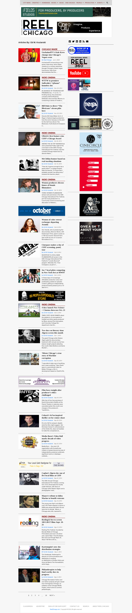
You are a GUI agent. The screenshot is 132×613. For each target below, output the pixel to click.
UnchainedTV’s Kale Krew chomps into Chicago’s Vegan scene (53, 54)
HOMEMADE (46, 2)
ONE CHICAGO (70, 2)
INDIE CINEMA (48, 77)
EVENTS (100, 2)
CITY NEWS (27, 2)
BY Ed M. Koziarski (47, 552)
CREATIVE (35, 2)
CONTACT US (74, 606)
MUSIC (61, 2)
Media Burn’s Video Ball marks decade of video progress (52, 448)
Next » (52, 595)
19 (46, 595)
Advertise (40, 606)
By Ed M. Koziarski (47, 88)
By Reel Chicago (47, 60)
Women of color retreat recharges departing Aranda (52, 231)
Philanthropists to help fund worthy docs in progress (51, 572)
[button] (107, 2)
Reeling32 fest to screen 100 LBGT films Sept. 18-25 (52, 522)
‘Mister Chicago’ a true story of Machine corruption (52, 365)
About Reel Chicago (101, 606)
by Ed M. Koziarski (47, 151)
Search (86, 606)
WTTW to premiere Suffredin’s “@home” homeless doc (51, 83)
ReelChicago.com (55, 609)
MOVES (53, 2)
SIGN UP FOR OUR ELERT (57, 606)
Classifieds (28, 606)
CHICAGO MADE (49, 49)
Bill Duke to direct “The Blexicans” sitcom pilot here (52, 108)
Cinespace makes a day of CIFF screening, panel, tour (53, 257)
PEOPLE (79, 2)
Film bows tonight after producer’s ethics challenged (52, 402)
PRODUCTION (89, 2)
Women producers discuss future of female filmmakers (53, 195)
